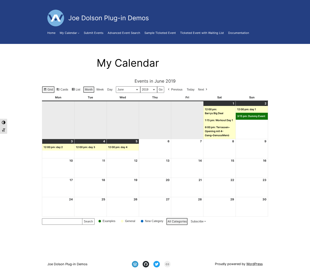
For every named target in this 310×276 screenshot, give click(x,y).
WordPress (254, 264)
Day (109, 89)
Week (100, 89)
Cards (62, 90)
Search (88, 222)
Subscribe (197, 221)
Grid (48, 90)
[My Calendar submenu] (78, 33)
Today (190, 89)
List (76, 90)
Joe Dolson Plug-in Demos (67, 264)
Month (89, 89)
